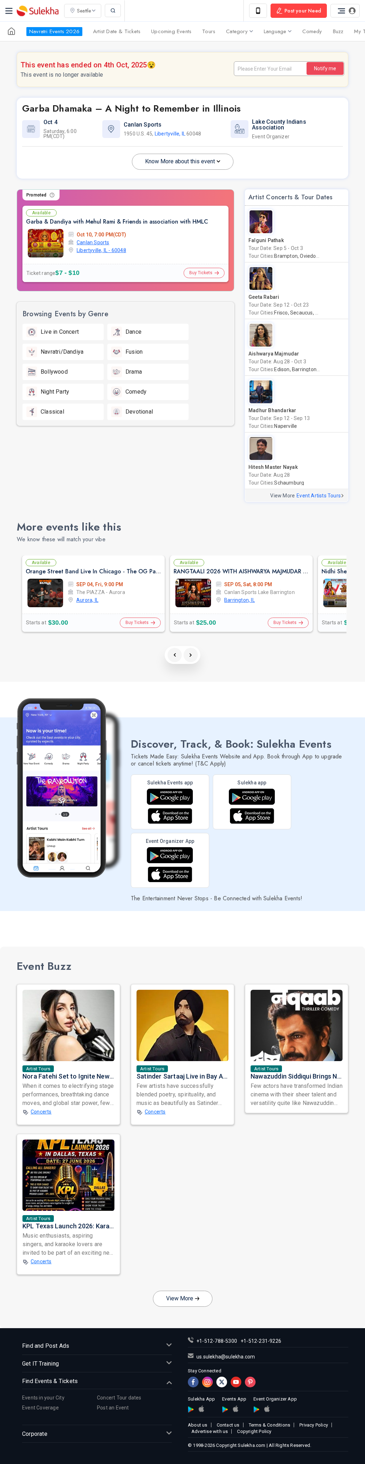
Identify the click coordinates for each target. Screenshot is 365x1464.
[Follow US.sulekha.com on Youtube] (236, 1382)
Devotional (139, 411)
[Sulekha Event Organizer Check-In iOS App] (267, 1409)
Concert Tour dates (119, 1398)
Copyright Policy (254, 1431)
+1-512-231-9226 (261, 1341)
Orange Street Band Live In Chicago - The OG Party (94, 571)
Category (237, 31)
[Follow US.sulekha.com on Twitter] (222, 1382)
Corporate (34, 1433)
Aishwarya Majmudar (273, 354)
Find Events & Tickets (50, 1381)
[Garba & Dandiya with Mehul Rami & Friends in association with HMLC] (45, 243)
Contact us (228, 1425)
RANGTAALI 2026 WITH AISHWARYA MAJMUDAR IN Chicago (253, 571)
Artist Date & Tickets (116, 31)
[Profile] (345, 10)
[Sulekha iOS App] (252, 816)
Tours (208, 31)
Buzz (338, 31)
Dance (133, 331)
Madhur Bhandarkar (272, 410)
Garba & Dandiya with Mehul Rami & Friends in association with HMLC (117, 221)
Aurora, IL (87, 600)
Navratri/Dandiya (62, 351)
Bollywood (54, 371)
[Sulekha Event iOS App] (170, 816)
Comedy (312, 31)
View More (179, 1298)
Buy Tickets (200, 272)
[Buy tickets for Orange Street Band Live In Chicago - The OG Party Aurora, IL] (45, 593)
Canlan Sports (93, 242)
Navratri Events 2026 (54, 31)
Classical (52, 411)
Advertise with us (209, 1431)
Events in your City (43, 1398)
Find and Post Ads (45, 1345)
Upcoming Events (171, 31)
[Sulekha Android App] (252, 797)
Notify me (325, 68)
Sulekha (37, 11)
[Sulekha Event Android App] (170, 797)
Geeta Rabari (263, 297)
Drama (133, 371)
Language (275, 31)
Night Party (55, 391)
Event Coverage (40, 1408)
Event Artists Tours (319, 495)
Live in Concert (60, 331)
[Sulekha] (8, 10)
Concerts (41, 1112)
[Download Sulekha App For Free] (258, 11)
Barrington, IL (239, 600)
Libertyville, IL (170, 134)
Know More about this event (180, 161)
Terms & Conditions (270, 1425)
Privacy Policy (313, 1425)
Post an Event (113, 1408)
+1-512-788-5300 (216, 1341)
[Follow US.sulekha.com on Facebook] (193, 1382)
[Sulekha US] (11, 31)
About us (197, 1425)
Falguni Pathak (266, 240)
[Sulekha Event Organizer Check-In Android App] (170, 855)
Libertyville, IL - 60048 (101, 250)
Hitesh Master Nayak (273, 467)
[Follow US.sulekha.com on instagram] (207, 1382)
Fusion (134, 351)
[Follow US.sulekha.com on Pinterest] (250, 1382)
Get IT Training (40, 1363)
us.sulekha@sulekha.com (225, 1357)
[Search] (113, 10)
